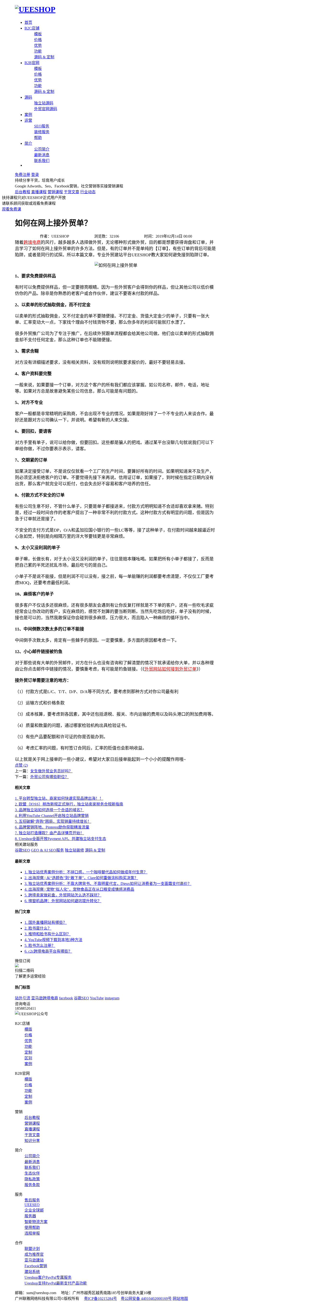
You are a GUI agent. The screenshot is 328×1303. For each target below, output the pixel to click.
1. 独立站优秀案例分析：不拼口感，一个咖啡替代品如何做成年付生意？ (85, 872)
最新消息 (41, 155)
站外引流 (22, 998)
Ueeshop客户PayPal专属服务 (48, 1277)
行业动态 (88, 192)
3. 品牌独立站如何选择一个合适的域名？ (49, 810)
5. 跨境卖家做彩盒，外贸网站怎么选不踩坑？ (62, 895)
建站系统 (32, 1272)
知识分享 (32, 1141)
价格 (38, 40)
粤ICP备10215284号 (100, 1299)
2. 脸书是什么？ (37, 928)
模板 (38, 34)
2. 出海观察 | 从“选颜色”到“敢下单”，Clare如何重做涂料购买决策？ (81, 878)
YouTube (97, 998)
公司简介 (41, 149)
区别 (28, 1058)
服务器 (30, 1216)
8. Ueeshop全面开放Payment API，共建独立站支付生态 (60, 839)
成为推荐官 (34, 1254)
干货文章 (71, 192)
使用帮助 (32, 1227)
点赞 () (21, 765)
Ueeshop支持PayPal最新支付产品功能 (55, 1283)
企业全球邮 (34, 1210)
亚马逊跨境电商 (44, 998)
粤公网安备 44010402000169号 (146, 1299)
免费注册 (22, 175)
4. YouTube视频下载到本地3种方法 (53, 940)
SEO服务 (41, 126)
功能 (38, 51)
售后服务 (32, 1200)
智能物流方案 (36, 1222)
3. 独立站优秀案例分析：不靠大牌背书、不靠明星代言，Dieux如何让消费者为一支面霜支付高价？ (107, 884)
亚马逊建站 (34, 1260)
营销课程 (55, 192)
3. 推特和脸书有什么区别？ (47, 934)
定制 (28, 1052)
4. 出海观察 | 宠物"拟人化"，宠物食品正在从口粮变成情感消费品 (79, 889)
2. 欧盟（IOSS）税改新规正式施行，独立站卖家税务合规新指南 (69, 804)
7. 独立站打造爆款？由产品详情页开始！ (49, 833)
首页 (28, 22)
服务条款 (32, 1185)
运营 (28, 120)
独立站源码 (43, 103)
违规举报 (32, 1233)
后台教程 (22, 192)
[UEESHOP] (35, 9)
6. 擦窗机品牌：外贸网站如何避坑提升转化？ (62, 901)
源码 (28, 97)
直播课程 (39, 192)
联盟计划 (32, 1249)
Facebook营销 (35, 1266)
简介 (28, 143)
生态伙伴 (32, 1173)
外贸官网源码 (45, 109)
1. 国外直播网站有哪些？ (45, 922)
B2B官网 (31, 63)
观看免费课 (11, 209)
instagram (112, 998)
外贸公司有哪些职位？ (49, 777)
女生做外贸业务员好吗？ (51, 771)
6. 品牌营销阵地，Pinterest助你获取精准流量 (52, 827)
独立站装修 (74, 850)
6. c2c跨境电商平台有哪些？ (48, 951)
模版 (28, 1029)
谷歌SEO (22, 850)
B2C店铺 (31, 28)
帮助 (38, 138)
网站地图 (180, 1299)
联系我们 (41, 161)
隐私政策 (32, 1179)
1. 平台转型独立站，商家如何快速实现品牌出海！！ (59, 798)
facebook (66, 998)
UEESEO (32, 1205)
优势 (38, 45)
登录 (35, 175)
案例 (28, 115)
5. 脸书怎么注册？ (39, 945)
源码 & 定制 (44, 57)
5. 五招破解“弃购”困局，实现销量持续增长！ (53, 821)
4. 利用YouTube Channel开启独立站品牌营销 (52, 816)
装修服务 (41, 132)
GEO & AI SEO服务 (47, 850)
